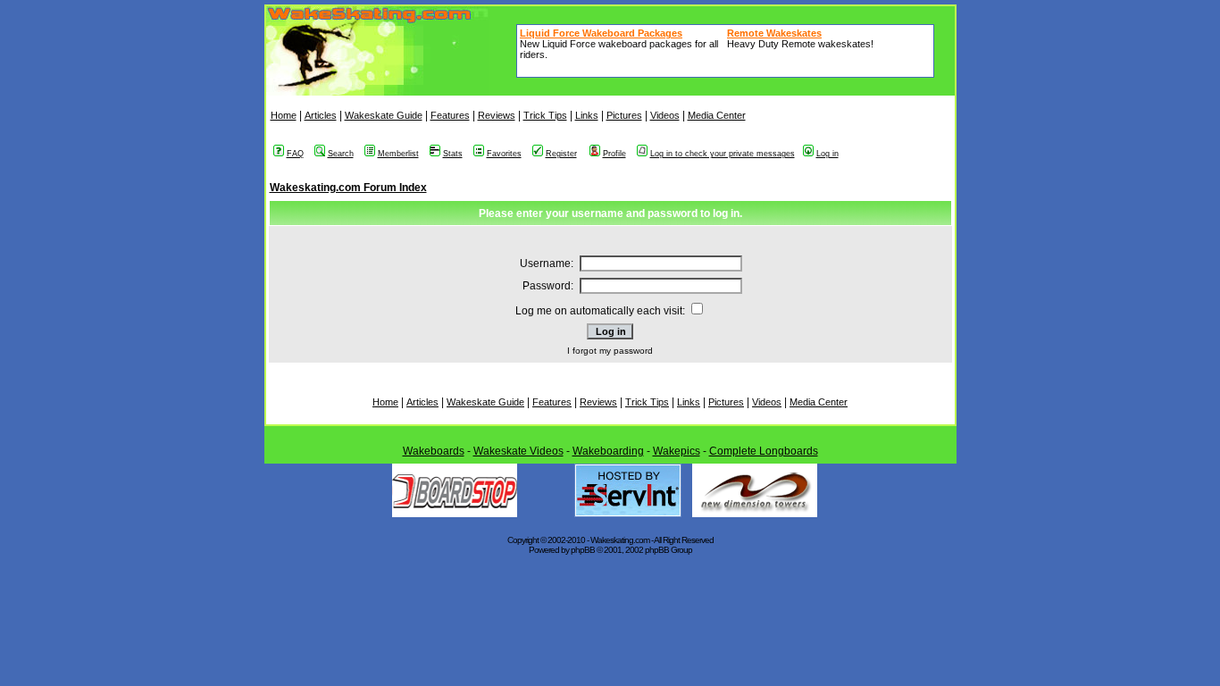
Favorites (504, 153)
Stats (453, 153)
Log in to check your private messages (722, 153)
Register (561, 153)
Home (284, 115)
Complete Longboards (763, 451)
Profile (614, 153)
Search (341, 153)
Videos (665, 115)
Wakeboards (433, 451)
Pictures (624, 115)
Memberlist (398, 153)
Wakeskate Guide (383, 115)
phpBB (583, 550)
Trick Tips (545, 115)
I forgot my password (610, 351)
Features (450, 115)
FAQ (295, 153)
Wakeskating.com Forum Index (348, 187)
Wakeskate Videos (518, 451)
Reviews (496, 115)
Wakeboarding (608, 451)
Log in (827, 153)
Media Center (717, 115)
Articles (321, 115)
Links (586, 115)
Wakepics (676, 451)
